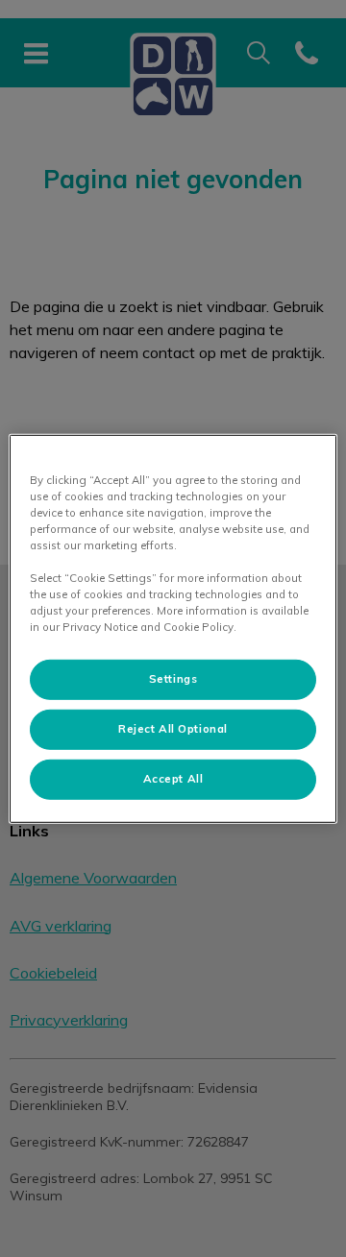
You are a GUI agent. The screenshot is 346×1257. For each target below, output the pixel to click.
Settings (173, 679)
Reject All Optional (173, 729)
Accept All (173, 779)
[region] (173, 628)
